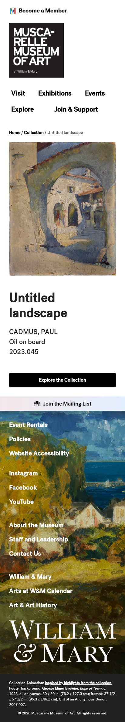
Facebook (23, 487)
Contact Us (25, 553)
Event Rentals (28, 424)
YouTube (21, 501)
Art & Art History (33, 605)
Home (14, 132)
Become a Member (43, 10)
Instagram (23, 473)
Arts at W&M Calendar (41, 591)
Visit (18, 93)
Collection (34, 132)
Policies (20, 439)
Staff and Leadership (38, 539)
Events (95, 93)
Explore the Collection (62, 380)
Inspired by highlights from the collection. (78, 682)
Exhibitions (55, 93)
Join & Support (76, 109)
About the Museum (36, 525)
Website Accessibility (39, 453)
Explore (22, 109)
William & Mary (30, 576)
